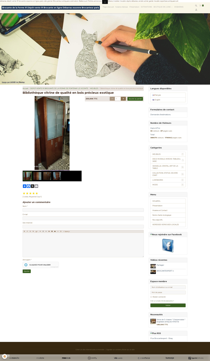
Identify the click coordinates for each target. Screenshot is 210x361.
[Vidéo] (54, 231)
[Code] (57, 231)
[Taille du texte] (33, 231)
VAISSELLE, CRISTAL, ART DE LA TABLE (167, 167)
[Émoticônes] (60, 231)
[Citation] (40, 231)
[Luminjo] (170, 358)
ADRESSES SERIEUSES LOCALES (165, 225)
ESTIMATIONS (146, 7)
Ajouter (27, 271)
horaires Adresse (121, 7)
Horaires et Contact (159, 210)
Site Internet (27, 223)
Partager (160, 265)
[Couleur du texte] (37, 231)
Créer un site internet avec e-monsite (90, 350)
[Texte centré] (43, 231)
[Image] (51, 231)
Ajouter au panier (135, 99)
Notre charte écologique (161, 215)
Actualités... (156, 201)
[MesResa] (66, 358)
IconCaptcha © (54, 266)
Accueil (25, 88)
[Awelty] (92, 358)
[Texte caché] (49, 231)
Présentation (134, 7)
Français (157, 95)
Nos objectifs (157, 220)
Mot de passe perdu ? (167, 301)
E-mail (25, 214)
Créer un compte (155, 301)
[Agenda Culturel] (196, 358)
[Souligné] (30, 231)
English (157, 100)
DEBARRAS (178, 7)
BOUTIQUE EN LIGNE (162, 7)
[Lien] (46, 231)
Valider (168, 305)
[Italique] (27, 231)
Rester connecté (159, 297)
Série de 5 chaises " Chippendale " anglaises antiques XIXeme (171, 321)
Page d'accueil (108, 7)
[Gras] (24, 231)
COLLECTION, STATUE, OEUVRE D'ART (167, 174)
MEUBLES (94, 88)
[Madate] (40, 358)
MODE (167, 185)
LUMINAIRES (167, 180)
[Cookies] (4, 356)
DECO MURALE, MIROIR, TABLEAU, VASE (167, 160)
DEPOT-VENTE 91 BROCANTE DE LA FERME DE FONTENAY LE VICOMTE (59, 88)
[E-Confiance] (144, 358)
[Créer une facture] (118, 358)
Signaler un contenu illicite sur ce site (120, 350)
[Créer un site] (14, 358)
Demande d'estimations (160, 114)
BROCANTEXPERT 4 (165, 271)
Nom (25, 206)
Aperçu (67, 231)
